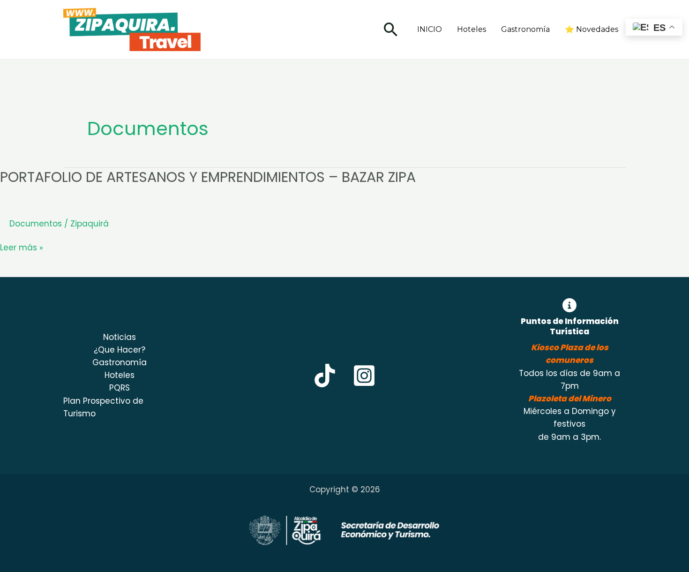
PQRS (119, 387)
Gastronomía (525, 29)
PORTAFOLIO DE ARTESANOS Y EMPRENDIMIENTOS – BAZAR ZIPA (208, 177)
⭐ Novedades (591, 29)
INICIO (429, 29)
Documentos (35, 223)
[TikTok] (325, 375)
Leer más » (21, 247)
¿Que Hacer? (119, 349)
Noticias (119, 337)
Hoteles (471, 29)
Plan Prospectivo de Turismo (103, 407)
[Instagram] (364, 375)
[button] (391, 29)
